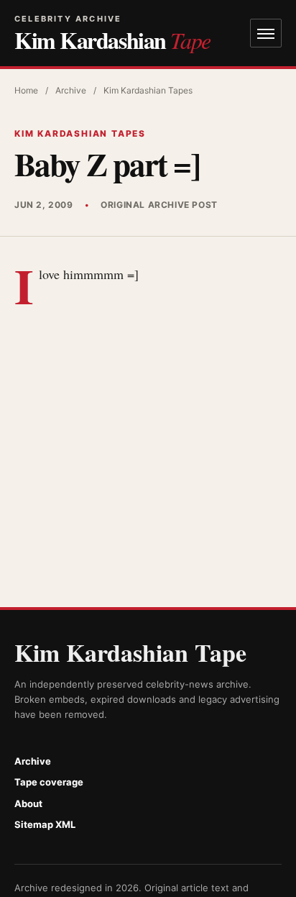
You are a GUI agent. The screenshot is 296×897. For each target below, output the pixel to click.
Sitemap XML (44, 824)
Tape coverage (48, 782)
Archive (70, 90)
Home (26, 90)
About (28, 803)
